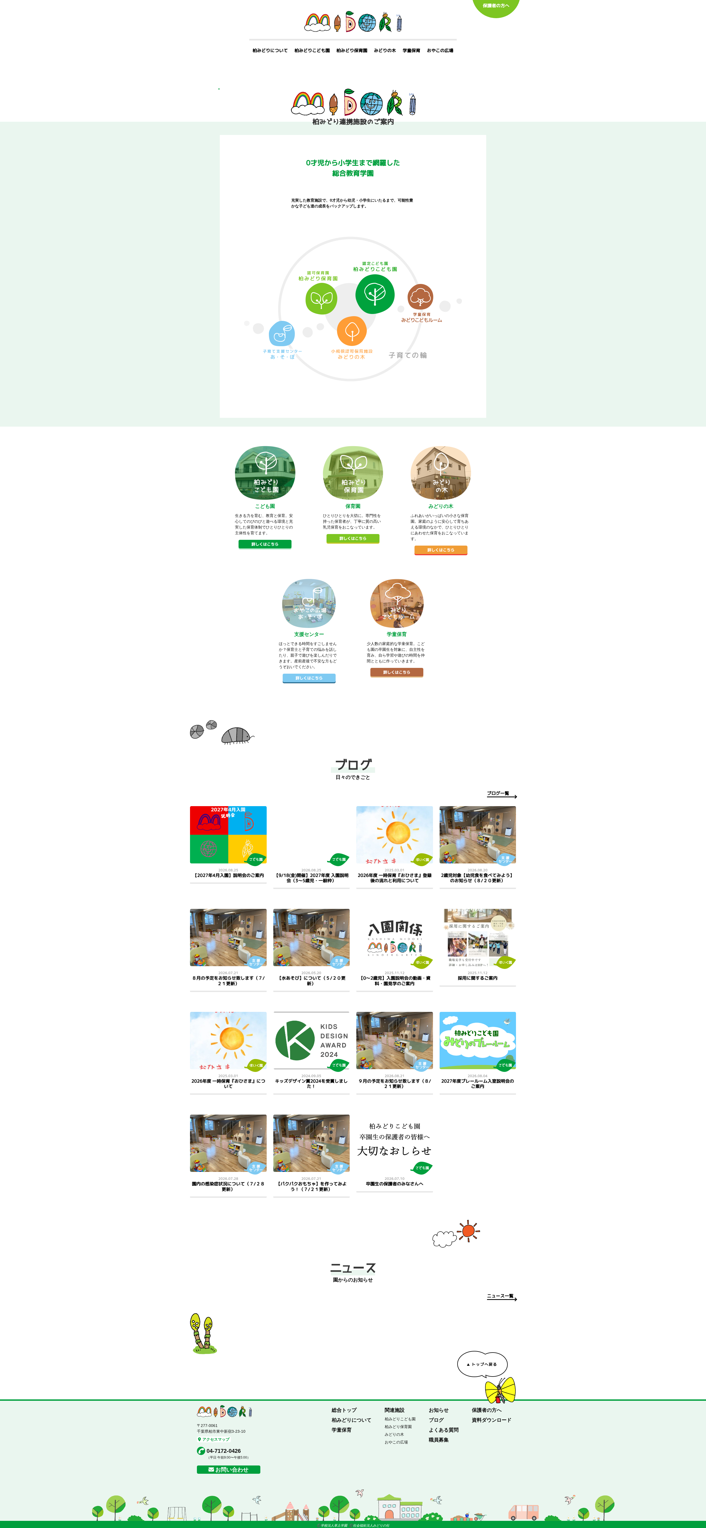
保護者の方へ (496, 5)
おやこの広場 (440, 50)
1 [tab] (219, 89)
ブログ (436, 1420)
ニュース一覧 (500, 1296)
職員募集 (439, 1440)
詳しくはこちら (265, 544)
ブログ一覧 (498, 793)
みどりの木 (385, 50)
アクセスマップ (215, 1439)
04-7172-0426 (224, 1451)
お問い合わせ (231, 1470)
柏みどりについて (270, 50)
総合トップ (344, 1410)
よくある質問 (444, 1430)
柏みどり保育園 (351, 50)
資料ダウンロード (492, 1420)
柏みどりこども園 (312, 50)
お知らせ (439, 1410)
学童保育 (411, 50)
